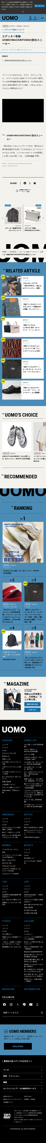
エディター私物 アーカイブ (14, 30)
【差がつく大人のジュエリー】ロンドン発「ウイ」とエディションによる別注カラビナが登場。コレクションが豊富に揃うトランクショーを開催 (32, 348)
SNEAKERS (6, 565)
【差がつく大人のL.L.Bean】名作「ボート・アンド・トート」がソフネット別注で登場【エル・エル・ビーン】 (32, 327)
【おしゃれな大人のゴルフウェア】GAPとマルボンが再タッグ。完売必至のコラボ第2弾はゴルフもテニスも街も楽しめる (33, 662)
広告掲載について (8, 1102)
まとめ (26, 364)
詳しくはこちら (39, 5)
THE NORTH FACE (9, 659)
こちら (20, 1121)
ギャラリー (7, 568)
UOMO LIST (10, 453)
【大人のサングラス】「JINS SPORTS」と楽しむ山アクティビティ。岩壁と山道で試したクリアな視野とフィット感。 (32, 285)
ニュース (27, 301)
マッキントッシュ (26, 49)
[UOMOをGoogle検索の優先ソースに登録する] (23, 190)
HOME (4, 252)
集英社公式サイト (8, 1096)
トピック (27, 280)
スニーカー (6, 49)
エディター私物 (15, 49)
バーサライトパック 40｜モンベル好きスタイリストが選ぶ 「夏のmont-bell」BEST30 (20, 458)
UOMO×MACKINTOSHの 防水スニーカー (18, 60)
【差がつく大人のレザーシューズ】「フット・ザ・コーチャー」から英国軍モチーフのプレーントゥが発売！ (32, 390)
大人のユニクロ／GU (10, 607)
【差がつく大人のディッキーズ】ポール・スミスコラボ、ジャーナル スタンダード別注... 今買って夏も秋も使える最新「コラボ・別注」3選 (32, 369)
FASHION (13, 252)
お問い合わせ (27, 1096)
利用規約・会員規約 (29, 1099)
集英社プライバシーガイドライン (12, 1099)
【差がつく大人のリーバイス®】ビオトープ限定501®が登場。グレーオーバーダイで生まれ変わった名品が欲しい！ (32, 306)
